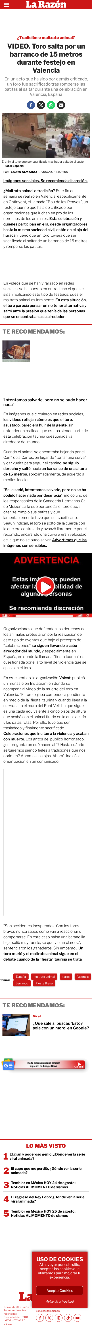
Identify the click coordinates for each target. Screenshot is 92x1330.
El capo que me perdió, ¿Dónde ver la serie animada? (46, 1170)
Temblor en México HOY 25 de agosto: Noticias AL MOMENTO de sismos (43, 1213)
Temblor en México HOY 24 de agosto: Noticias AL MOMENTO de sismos (43, 1185)
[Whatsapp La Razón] (51, 105)
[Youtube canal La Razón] (77, 1318)
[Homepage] (46, 4)
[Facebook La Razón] (31, 105)
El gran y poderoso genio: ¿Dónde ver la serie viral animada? (47, 1156)
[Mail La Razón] (61, 105)
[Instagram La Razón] (59, 1318)
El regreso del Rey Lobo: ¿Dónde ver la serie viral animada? (47, 1199)
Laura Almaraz (24, 172)
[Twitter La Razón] (41, 105)
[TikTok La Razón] (68, 1318)
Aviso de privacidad (59, 1301)
